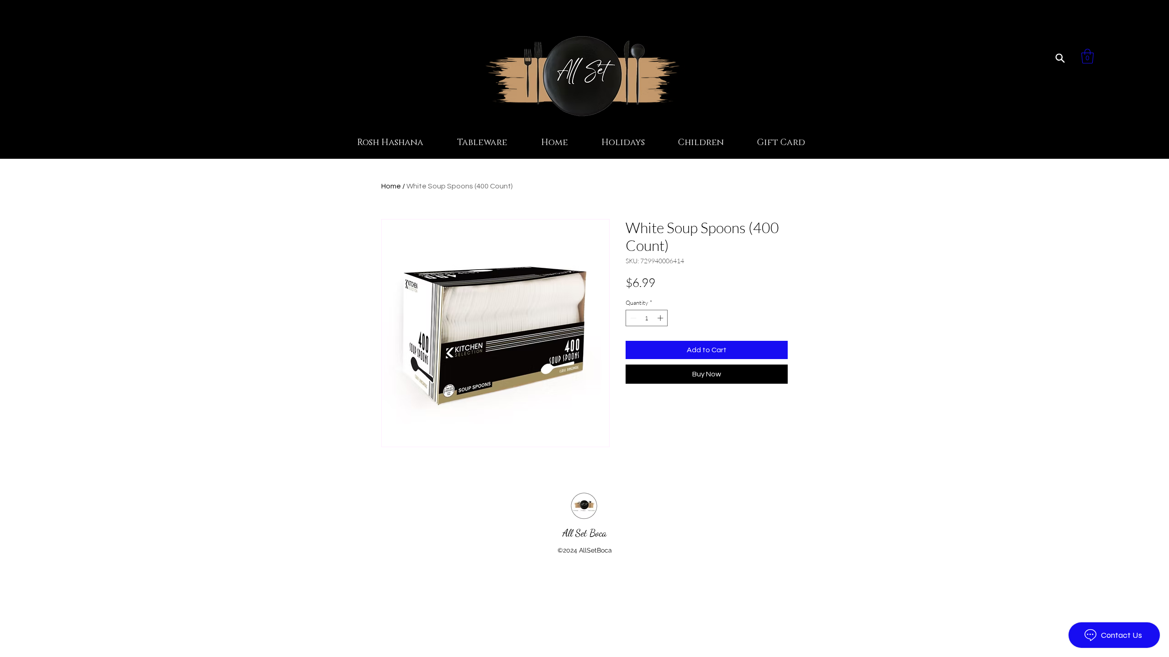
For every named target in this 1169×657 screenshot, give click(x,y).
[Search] (1060, 58)
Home (391, 186)
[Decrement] (632, 318)
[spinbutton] (647, 318)
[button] (1087, 56)
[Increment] (661, 318)
